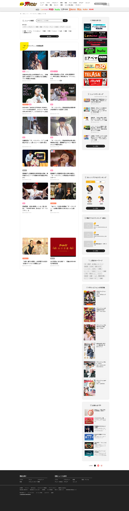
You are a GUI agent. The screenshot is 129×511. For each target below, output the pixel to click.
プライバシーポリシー (52, 487)
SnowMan (92, 266)
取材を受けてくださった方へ (35, 489)
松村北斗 (94, 271)
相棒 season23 (98, 266)
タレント (56, 4)
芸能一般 (24, 170)
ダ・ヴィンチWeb (39, 492)
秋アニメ (96, 278)
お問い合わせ (33, 487)
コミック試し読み (69, 4)
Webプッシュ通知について (59, 489)
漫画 (62, 4)
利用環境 (43, 489)
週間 (100, 181)
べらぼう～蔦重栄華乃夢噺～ (99, 275)
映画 (61, 2)
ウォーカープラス (31, 492)
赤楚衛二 (100, 268)
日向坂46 (91, 278)
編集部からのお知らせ (62, 487)
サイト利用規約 (50, 489)
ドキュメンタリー (33, 481)
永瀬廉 (104, 271)
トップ (41, 4)
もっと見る (95, 146)
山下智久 (86, 273)
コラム (27, 71)
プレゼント (78, 4)
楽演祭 (52, 492)
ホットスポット (87, 271)
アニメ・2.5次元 (73, 2)
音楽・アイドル (85, 479)
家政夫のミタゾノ (93, 273)
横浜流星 (86, 266)
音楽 (66, 2)
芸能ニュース (25, 13)
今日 (90, 181)
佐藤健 (101, 278)
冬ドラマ (86, 278)
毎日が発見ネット (23, 492)
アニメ (51, 27)
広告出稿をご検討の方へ (24, 489)
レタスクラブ (46, 492)
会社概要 (21, 487)
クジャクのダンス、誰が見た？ (90, 268)
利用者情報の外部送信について (71, 489)
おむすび (100, 273)
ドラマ (48, 2)
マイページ (27, 487)
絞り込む (49, 36)
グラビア (81, 2)
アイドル (46, 27)
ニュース (42, 2)
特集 (46, 4)
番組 (51, 4)
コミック (87, 2)
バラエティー (55, 2)
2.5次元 (56, 27)
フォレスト (99, 271)
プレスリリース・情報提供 (42, 487)
